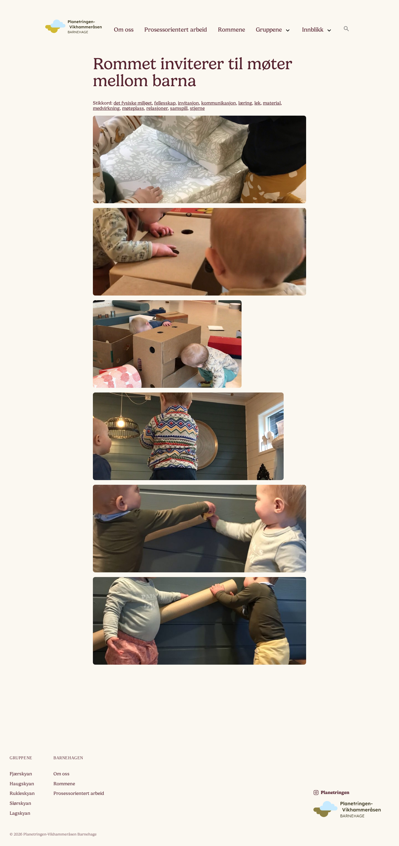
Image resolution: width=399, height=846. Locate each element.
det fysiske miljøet (133, 103)
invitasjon (188, 103)
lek (257, 103)
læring (245, 103)
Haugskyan (22, 783)
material (272, 103)
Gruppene (269, 29)
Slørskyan (20, 803)
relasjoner (157, 108)
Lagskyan (20, 813)
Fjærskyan (21, 773)
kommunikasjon (218, 103)
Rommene (231, 29)
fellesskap (165, 103)
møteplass (133, 108)
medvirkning (106, 108)
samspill (179, 108)
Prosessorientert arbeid (175, 29)
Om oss (123, 29)
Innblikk (312, 29)
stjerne (197, 108)
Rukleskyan (22, 793)
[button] (346, 29)
